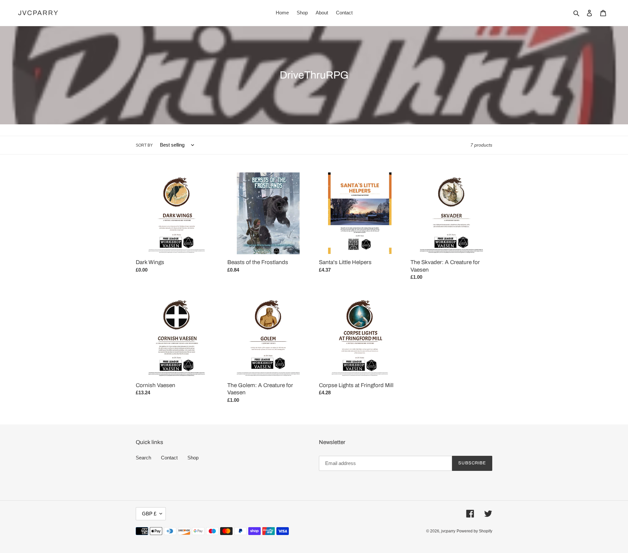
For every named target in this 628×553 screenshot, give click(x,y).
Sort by (144, 145)
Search (143, 457)
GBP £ (149, 513)
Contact (169, 457)
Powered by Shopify (474, 531)
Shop (193, 457)
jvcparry (38, 12)
